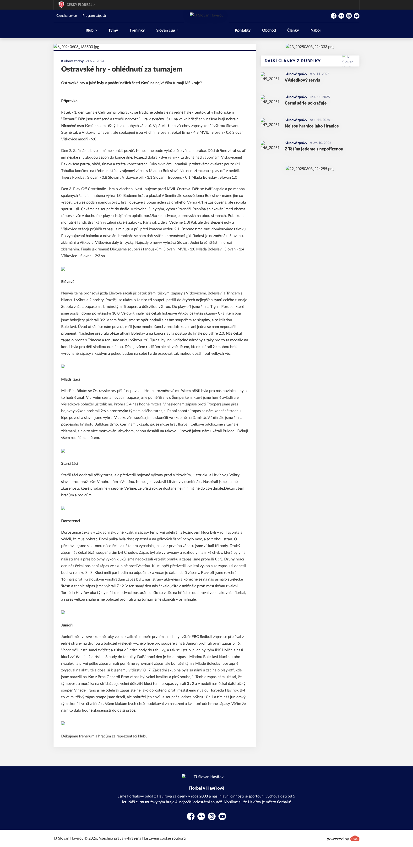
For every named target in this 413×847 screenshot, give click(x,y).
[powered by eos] (343, 838)
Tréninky (137, 30)
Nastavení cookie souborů (164, 838)
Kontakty (243, 30)
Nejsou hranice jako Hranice (312, 126)
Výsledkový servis (302, 80)
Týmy (113, 30)
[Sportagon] (310, 47)
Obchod (269, 30)
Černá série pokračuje (306, 103)
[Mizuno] (310, 169)
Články (293, 30)
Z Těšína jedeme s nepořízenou (314, 149)
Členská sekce (66, 15)
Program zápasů (94, 15)
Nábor (315, 30)
